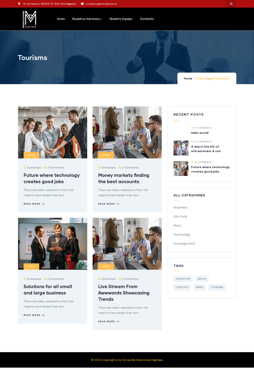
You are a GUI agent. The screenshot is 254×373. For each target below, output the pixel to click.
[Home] (29, 19)
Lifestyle (182, 287)
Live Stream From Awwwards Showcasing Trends (123, 293)
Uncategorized (184, 243)
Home (188, 78)
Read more (32, 203)
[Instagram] (231, 4)
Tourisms (217, 287)
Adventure (183, 279)
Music (177, 225)
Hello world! (200, 132)
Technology (182, 234)
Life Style (180, 216)
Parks (199, 287)
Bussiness (180, 207)
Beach (202, 279)
